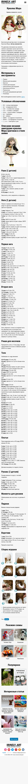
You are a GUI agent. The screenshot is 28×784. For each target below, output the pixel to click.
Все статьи (14, 739)
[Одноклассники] (19, 749)
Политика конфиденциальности (19, 752)
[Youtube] (9, 749)
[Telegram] (12, 749)
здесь (23, 97)
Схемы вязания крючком (8, 3)
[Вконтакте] (23, 749)
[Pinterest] (16, 749)
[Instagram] (5, 749)
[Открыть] (25, 2)
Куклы (6, 619)
